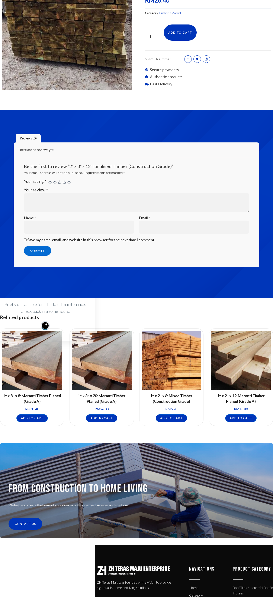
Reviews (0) (28, 138)
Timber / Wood (170, 13)
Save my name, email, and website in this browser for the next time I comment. (91, 239)
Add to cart (180, 32)
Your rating (35, 181)
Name (30, 217)
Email (144, 217)
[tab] (28, 138)
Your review (36, 189)
